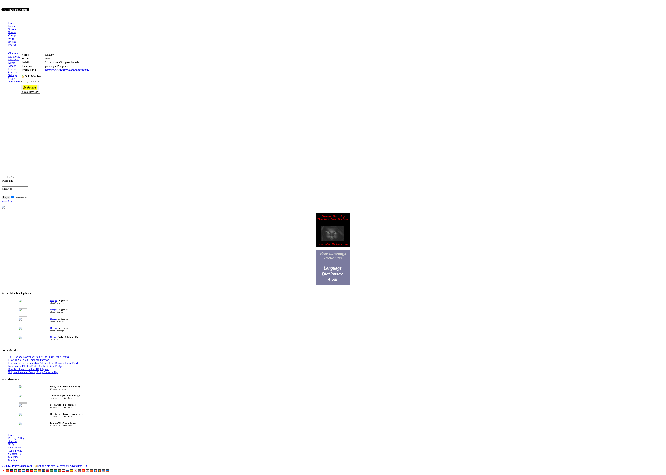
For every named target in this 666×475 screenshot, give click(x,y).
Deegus (53, 300)
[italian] (16, 470)
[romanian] (100, 470)
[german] (40, 470)
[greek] (56, 470)
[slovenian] (68, 470)
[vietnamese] (84, 470)
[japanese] (4, 470)
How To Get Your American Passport (28, 359)
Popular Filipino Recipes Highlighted (28, 369)
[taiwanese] (48, 470)
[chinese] (92, 470)
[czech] (20, 470)
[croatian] (88, 470)
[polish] (32, 470)
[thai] (12, 470)
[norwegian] (80, 470)
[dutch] (24, 470)
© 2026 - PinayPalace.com (16, 465)
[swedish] (36, 470)
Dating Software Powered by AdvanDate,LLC (62, 465)
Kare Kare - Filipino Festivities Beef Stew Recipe (35, 366)
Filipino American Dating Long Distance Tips (33, 372)
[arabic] (52, 470)
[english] (104, 470)
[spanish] (72, 470)
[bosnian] (44, 470)
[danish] (64, 470)
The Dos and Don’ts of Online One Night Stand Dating (38, 356)
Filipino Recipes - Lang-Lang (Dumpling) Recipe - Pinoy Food (43, 363)
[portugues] (60, 470)
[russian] (108, 470)
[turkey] (8, 470)
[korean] (76, 470)
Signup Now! (7, 201)
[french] (96, 470)
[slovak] (28, 470)
